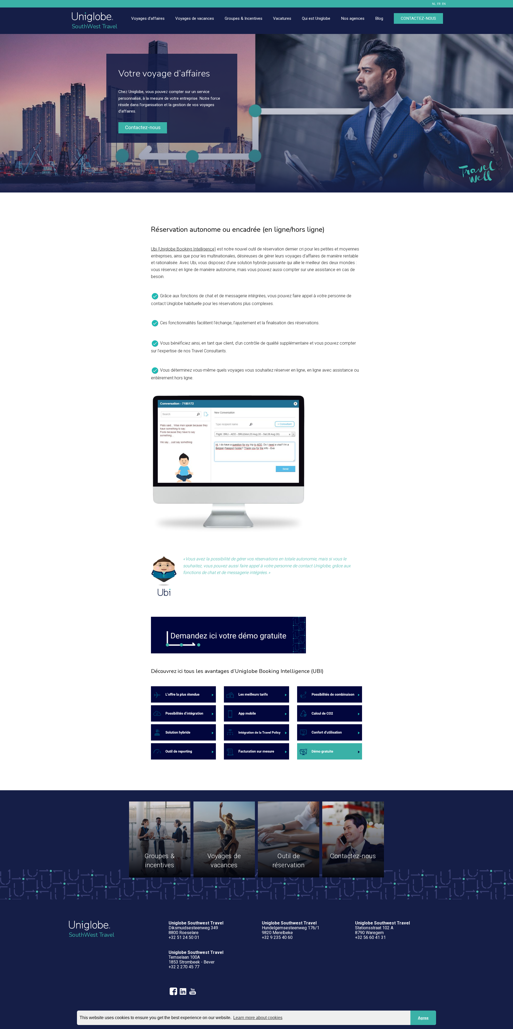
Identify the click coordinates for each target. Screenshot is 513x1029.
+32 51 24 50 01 (184, 937)
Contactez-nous (143, 127)
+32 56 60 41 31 (370, 937)
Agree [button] (423, 1018)
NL (434, 4)
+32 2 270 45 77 (184, 966)
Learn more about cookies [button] (257, 1017)
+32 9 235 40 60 (277, 937)
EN (444, 4)
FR (439, 4)
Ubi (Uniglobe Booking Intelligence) (183, 249)
